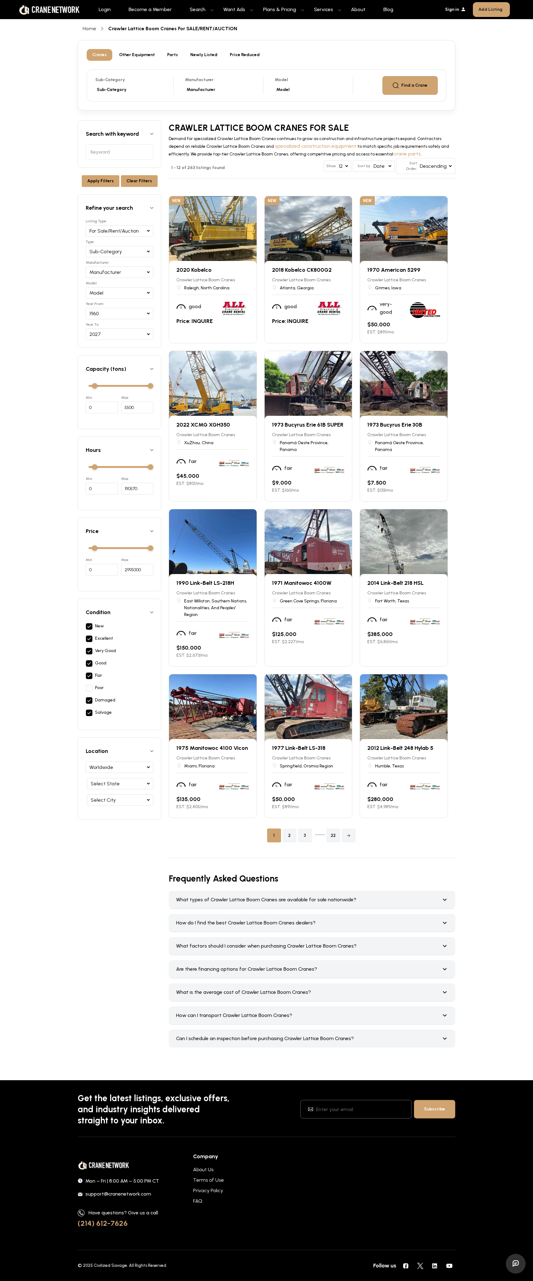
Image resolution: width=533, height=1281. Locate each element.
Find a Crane (414, 85)
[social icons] (405, 1265)
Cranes (99, 54)
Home (89, 28)
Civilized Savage (110, 1265)
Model (281, 79)
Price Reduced (245, 54)
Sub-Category (110, 79)
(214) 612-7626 (103, 1223)
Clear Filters (139, 181)
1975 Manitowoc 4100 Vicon (212, 748)
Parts (172, 54)
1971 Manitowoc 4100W (302, 583)
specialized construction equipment (316, 146)
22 (333, 835)
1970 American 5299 (393, 270)
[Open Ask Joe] (516, 1264)
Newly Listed (203, 54)
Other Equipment (137, 54)
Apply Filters (100, 181)
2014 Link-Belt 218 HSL (395, 583)
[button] (349, 835)
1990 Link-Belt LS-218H (205, 583)
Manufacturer (199, 79)
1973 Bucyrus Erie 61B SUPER (308, 424)
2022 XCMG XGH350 (203, 424)
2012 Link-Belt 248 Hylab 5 (400, 748)
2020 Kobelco (194, 270)
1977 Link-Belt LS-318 (298, 748)
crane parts (407, 154)
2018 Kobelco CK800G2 (302, 270)
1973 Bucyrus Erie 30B (394, 424)
